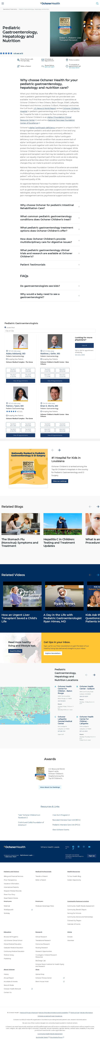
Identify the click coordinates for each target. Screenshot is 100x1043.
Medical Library (9, 955)
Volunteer (70, 940)
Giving (69, 932)
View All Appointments (20, 381)
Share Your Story (9, 894)
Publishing (7, 958)
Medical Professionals (43, 871)
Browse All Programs (11, 937)
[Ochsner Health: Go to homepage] (50, 3)
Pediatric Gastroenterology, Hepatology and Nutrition (34, 9)
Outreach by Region (74, 920)
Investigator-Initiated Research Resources (46, 956)
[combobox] (50, 330)
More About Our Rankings (50, 787)
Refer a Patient (41, 880)
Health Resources (73, 871)
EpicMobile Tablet (42, 1037)
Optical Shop (40, 974)
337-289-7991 (61, 731)
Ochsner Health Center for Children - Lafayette (86, 720)
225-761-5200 (62, 701)
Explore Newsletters (52, 653)
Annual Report (9, 978)
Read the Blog (15, 651)
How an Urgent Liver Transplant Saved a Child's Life (19, 618)
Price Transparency (10, 880)
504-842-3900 (80, 355)
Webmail (7, 906)
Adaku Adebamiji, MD (15, 354)
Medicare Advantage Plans (45, 906)
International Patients (11, 887)
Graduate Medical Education (13, 948)
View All (84, 345)
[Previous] (52, 450)
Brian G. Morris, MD (49, 406)
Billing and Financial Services (13, 876)
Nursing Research (42, 948)
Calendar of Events (73, 924)
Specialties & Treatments (10, 9)
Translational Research (43, 940)
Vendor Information (86, 1012)
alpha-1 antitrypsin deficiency (42, 128)
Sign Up (92, 856)
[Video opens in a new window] (2, 597)
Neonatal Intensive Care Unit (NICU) (66, 820)
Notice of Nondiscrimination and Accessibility (53, 1012)
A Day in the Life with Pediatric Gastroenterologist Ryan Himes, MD (62, 618)
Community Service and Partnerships (80, 917)
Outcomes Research (43, 944)
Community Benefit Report (76, 910)
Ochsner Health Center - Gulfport (87, 687)
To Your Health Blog (74, 876)
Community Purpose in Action (78, 901)
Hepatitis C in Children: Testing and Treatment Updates (59, 543)
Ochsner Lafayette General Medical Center (65, 720)
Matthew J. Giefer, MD (50, 354)
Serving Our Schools (74, 913)
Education (7, 932)
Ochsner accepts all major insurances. (50, 1016)
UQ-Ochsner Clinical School (13, 940)
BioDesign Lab (41, 961)
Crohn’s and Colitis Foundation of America (31, 824)
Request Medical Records (12, 891)
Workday (7, 913)
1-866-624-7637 (10, 857)
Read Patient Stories (11, 898)
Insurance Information (11, 884)
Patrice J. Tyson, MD (15, 406)
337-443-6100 (84, 731)
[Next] (59, 450)
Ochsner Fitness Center (44, 978)
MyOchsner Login (26, 855)
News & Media (9, 985)
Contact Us (7, 992)
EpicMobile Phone (56, 1037)
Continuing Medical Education (14, 951)
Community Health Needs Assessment (80, 906)
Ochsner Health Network (12, 989)
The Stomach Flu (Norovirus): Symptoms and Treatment (19, 543)
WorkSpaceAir (8, 910)
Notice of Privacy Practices (29, 1012)
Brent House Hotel (42, 981)
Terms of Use (75, 1012)
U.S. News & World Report (45, 108)
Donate (70, 937)
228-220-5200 (84, 696)
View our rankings (60, 481)
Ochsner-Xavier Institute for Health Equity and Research (50, 965)
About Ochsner (9, 969)
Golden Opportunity (74, 880)
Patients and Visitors (11, 871)
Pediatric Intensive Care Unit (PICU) (66, 825)
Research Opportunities (44, 951)
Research (39, 932)
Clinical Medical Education (12, 944)
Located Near (10, 327)
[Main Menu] (2, 3)
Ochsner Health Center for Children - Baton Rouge (65, 689)
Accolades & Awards (10, 981)
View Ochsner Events (60, 830)
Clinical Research (41, 937)
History (6, 974)
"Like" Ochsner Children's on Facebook (29, 816)
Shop (37, 969)
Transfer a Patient (42, 876)
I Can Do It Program (60, 815)
